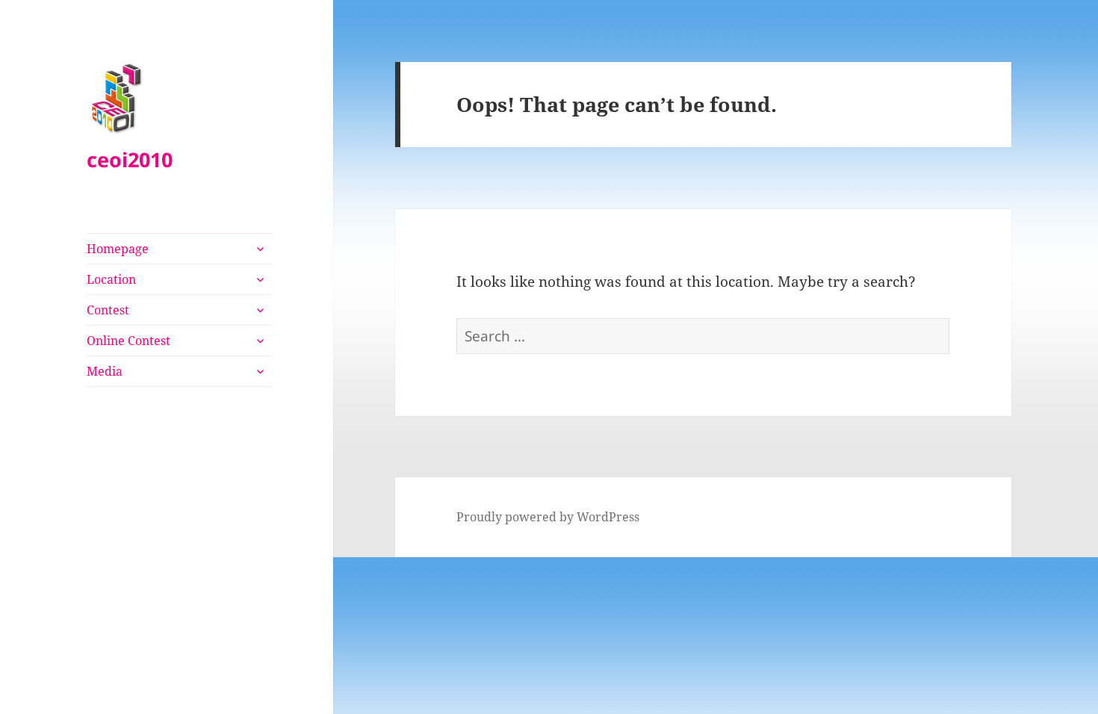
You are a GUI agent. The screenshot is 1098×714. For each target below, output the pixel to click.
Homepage (118, 248)
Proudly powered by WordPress (547, 517)
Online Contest (128, 340)
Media (104, 371)
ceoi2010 (130, 159)
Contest (108, 310)
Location (111, 279)
